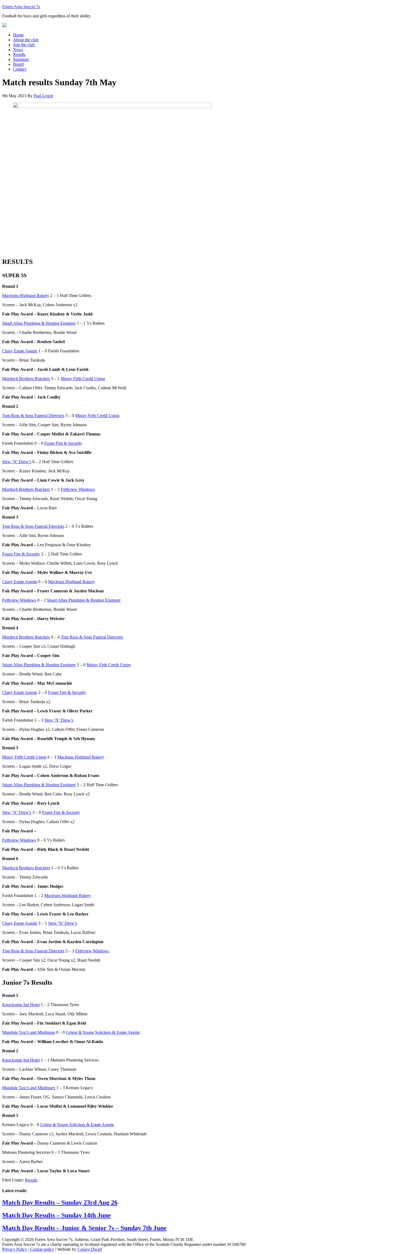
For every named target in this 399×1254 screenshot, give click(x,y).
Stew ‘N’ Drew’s (16, 461)
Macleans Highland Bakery (25, 295)
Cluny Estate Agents (19, 351)
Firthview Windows (78, 489)
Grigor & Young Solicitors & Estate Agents (103, 1032)
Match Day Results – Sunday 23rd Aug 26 (60, 1202)
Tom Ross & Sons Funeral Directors (33, 415)
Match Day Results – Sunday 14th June (56, 1215)
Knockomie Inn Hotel (21, 1004)
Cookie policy (42, 1249)
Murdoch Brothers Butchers (26, 378)
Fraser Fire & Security (63, 443)
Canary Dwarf (89, 1249)
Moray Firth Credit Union (83, 378)
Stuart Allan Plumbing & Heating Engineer (39, 323)
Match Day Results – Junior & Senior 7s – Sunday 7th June (84, 1227)
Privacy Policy (14, 1249)
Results (31, 1180)
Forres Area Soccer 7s (21, 6)
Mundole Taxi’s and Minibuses (28, 1032)
